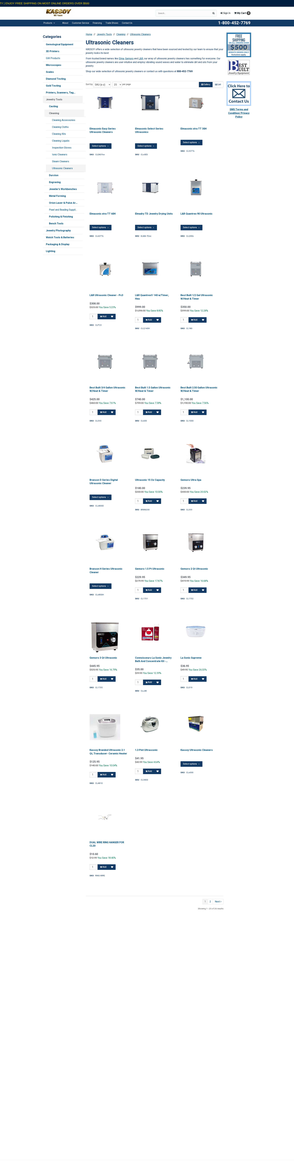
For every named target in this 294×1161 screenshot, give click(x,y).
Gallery (206, 84)
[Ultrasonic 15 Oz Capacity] (150, 453)
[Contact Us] (238, 93)
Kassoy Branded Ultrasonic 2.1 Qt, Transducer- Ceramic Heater (108, 751)
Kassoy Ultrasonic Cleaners (197, 750)
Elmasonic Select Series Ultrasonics (149, 130)
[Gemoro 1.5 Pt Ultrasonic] (150, 542)
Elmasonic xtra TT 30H (194, 128)
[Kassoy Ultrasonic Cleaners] (196, 723)
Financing (97, 23)
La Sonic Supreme (191, 658)
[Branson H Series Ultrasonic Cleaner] (105, 542)
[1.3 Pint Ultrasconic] (150, 723)
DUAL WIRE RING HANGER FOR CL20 (107, 844)
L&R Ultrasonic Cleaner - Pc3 (106, 295)
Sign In (226, 13)
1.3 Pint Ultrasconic (146, 750)
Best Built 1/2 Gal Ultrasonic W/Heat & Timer (197, 297)
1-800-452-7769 (234, 23)
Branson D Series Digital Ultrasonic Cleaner (104, 481)
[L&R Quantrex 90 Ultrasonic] (196, 187)
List (219, 84)
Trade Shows (112, 23)
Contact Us (127, 23)
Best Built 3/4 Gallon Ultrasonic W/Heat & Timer (107, 389)
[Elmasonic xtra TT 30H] (196, 102)
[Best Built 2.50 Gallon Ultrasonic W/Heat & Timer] (196, 361)
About (65, 23)
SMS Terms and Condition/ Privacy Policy (238, 113)
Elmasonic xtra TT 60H (103, 213)
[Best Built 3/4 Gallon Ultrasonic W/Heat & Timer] (105, 361)
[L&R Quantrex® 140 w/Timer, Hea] (150, 268)
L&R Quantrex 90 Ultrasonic (196, 213)
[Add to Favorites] (112, 316)
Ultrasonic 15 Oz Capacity (150, 480)
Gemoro (129, 58)
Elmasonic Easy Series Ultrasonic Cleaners (103, 130)
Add (104, 316)
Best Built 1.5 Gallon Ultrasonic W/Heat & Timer (152, 389)
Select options (99, 146)
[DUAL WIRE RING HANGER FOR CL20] (105, 816)
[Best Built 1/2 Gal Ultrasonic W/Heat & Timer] (196, 268)
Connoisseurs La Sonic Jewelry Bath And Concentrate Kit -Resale (153, 659)
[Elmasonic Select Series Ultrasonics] (150, 102)
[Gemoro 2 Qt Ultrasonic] (196, 542)
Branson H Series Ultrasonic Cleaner (106, 570)
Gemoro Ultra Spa (191, 480)
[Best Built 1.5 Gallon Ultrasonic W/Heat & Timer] (150, 361)
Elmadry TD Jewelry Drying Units (154, 213)
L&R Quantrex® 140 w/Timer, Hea (152, 297)
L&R (141, 58)
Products (47, 23)
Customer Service (80, 23)
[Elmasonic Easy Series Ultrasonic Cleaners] (105, 102)
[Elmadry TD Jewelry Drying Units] (150, 187)
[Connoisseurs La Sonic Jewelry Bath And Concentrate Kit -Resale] (150, 631)
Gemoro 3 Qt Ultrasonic (103, 658)
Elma (121, 58)
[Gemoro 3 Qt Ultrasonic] (105, 637)
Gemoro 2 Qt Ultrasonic (194, 569)
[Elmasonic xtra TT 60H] (105, 187)
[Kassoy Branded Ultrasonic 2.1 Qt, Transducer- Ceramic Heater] (105, 727)
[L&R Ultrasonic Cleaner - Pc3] (105, 268)
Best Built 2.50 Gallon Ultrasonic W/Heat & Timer (199, 389)
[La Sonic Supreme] (196, 631)
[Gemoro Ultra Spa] (196, 453)
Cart (243, 13)
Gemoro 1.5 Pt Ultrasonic (149, 569)
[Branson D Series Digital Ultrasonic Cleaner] (105, 453)
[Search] (213, 13)
